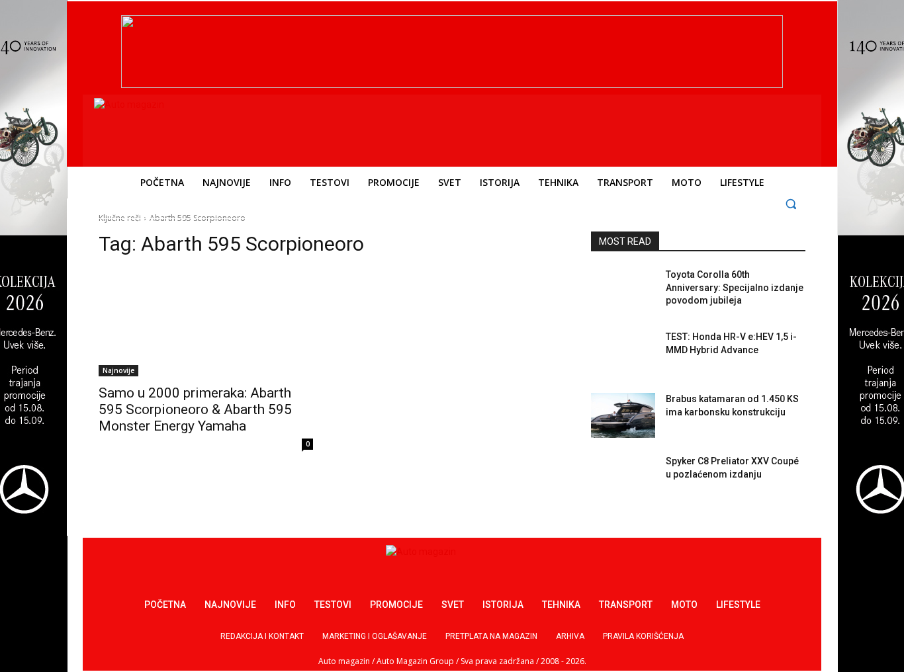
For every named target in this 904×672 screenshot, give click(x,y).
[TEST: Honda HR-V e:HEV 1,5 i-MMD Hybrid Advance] (623, 353)
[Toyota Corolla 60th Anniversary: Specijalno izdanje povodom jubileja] (623, 291)
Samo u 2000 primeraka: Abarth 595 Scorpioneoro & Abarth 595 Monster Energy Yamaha (195, 409)
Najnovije (118, 370)
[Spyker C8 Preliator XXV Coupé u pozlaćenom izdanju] (623, 477)
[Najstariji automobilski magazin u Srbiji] (184, 127)
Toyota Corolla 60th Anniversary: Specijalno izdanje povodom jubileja (734, 287)
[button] (791, 203)
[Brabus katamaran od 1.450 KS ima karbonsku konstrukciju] (623, 415)
